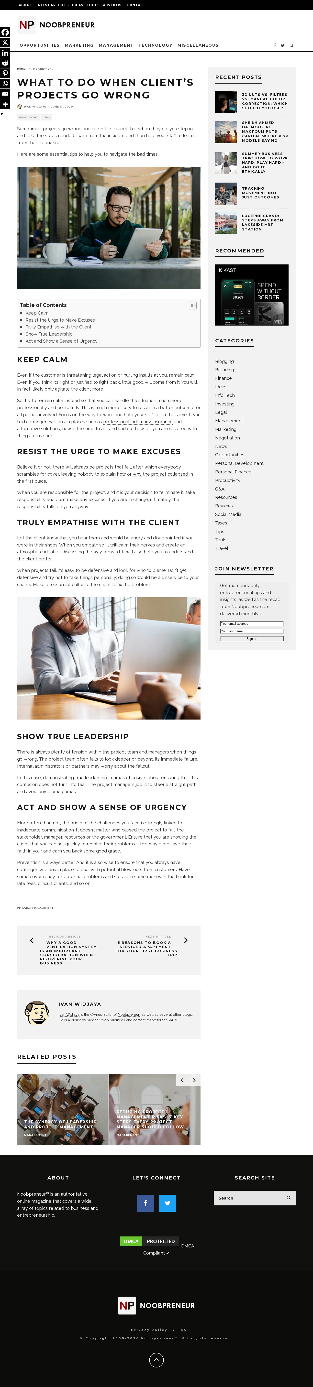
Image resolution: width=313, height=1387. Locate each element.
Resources (226, 497)
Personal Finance (233, 471)
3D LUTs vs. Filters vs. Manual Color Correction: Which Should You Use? (265, 101)
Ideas (77, 5)
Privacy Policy (149, 1330)
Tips (46, 117)
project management (36, 907)
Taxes (221, 522)
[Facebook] (5, 32)
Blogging (224, 361)
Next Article (158, 936)
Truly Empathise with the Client (58, 326)
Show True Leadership (49, 334)
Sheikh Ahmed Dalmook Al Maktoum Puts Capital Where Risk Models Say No (265, 131)
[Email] (5, 94)
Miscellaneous (198, 45)
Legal (221, 412)
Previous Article (63, 936)
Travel (221, 548)
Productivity (227, 480)
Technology (155, 45)
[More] (5, 104)
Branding (224, 369)
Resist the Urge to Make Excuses (60, 320)
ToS (182, 1330)
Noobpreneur (129, 1014)
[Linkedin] (5, 53)
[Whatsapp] (5, 83)
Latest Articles (52, 5)
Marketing (79, 45)
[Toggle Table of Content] (189, 305)
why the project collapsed (160, 474)
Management (116, 45)
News (221, 446)
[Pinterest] (5, 73)
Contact (136, 5)
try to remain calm (44, 400)
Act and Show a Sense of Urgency (62, 341)
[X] (5, 42)
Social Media (228, 514)
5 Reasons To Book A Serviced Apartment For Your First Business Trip (146, 949)
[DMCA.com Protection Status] (149, 1245)
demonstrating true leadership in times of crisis (92, 777)
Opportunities (40, 45)
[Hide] (2, 114)
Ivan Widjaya (35, 106)
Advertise (113, 5)
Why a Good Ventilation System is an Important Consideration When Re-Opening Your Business (68, 953)
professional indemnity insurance (138, 421)
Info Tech (225, 395)
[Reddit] (5, 63)
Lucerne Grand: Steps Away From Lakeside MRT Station (262, 222)
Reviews (224, 505)
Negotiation (227, 437)
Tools (93, 5)
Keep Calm (37, 313)
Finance (223, 378)
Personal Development (239, 463)
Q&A (219, 488)
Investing (225, 403)
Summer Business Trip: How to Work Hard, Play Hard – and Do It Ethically (265, 163)
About (25, 5)
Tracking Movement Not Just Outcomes (260, 192)
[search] (288, 1198)
